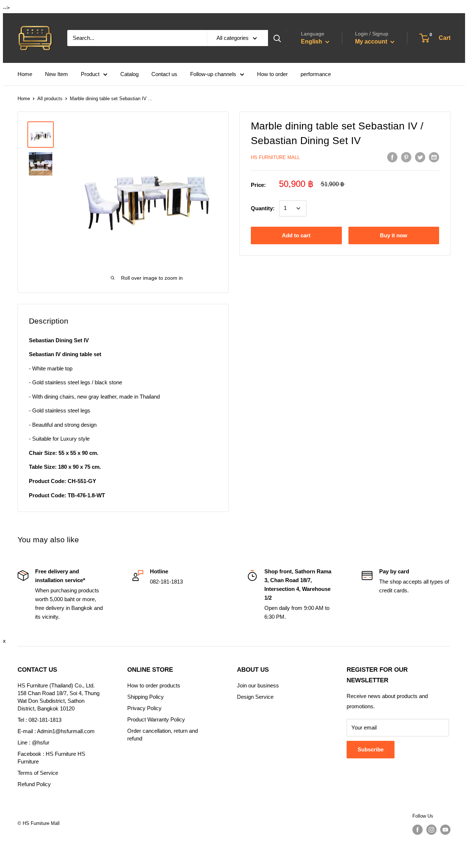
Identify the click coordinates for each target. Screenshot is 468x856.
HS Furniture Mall (275, 157)
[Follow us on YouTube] (445, 830)
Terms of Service (38, 773)
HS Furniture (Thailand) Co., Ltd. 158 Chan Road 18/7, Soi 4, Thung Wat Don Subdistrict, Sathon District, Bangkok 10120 (58, 697)
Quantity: (263, 208)
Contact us (164, 74)
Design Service (255, 697)
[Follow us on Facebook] (417, 830)
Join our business (258, 685)
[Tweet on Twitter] (420, 157)
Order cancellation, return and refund (162, 735)
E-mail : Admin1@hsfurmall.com (56, 731)
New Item (56, 74)
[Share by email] (434, 157)
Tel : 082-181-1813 (39, 720)
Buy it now (393, 235)
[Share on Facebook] (392, 157)
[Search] (277, 38)
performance (316, 74)
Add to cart (296, 235)
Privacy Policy (144, 708)
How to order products (153, 685)
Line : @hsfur (33, 742)
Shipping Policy (145, 697)
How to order (272, 74)
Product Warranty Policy (156, 719)
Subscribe (371, 749)
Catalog (129, 74)
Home (25, 74)
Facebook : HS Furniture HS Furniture (51, 758)
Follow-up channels (213, 74)
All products (50, 98)
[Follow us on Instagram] (431, 830)
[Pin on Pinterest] (406, 157)
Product (90, 74)
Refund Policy (34, 784)
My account (372, 41)
